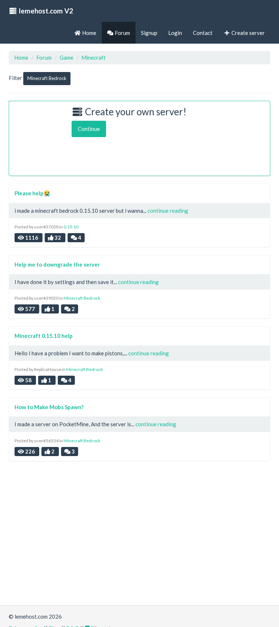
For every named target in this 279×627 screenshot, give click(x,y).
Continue (89, 128)
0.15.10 (71, 226)
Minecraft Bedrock (46, 78)
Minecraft (93, 57)
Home (21, 57)
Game (66, 57)
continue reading (167, 210)
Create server (247, 32)
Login (175, 32)
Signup (149, 32)
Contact (203, 32)
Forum (44, 57)
